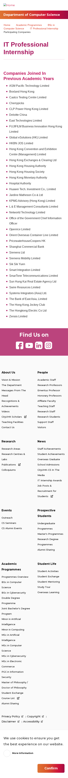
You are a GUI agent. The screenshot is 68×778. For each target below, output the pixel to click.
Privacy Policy (11, 716)
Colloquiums (9, 469)
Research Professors (49, 385)
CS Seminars (9, 523)
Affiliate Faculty (46, 400)
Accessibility (31, 721)
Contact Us (8, 427)
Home (7, 25)
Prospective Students (46, 513)
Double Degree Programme (11, 600)
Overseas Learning (48, 592)
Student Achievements (51, 454)
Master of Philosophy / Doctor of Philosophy (15, 685)
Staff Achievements (49, 448)
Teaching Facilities (12, 422)
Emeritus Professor (48, 390)
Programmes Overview (15, 576)
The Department (12, 385)
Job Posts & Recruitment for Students (46, 491)
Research (9, 441)
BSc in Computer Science (12, 585)
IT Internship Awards (49, 480)
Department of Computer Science (31, 15)
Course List (8, 698)
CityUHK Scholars (12, 416)
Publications (9, 464)
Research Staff (46, 411)
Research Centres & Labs (13, 457)
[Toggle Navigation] (62, 5)
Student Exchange (12, 692)
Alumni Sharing (46, 549)
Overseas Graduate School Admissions (48, 462)
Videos (6, 411)
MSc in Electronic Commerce (12, 664)
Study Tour (43, 587)
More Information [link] (22, 753)
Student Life (46, 564)
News (41, 441)
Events (7, 510)
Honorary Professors (49, 395)
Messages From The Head (14, 393)
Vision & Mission (11, 379)
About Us (8, 372)
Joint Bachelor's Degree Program (16, 611)
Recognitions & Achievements (11, 403)
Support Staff (45, 422)
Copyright (34, 716)
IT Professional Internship (44, 28)
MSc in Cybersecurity (14, 656)
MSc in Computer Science (12, 648)
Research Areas (11, 448)
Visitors (41, 427)
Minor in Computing (13, 629)
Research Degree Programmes (47, 542)
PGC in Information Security (13, 674)
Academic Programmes (29, 25)
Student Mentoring (48, 581)
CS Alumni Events (12, 528)
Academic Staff (46, 379)
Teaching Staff (46, 406)
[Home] (9, 5)
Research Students (48, 416)
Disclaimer (9, 721)
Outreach (7, 517)
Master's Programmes (50, 533)
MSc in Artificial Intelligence (10, 637)
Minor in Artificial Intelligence (11, 622)
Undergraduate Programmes (46, 526)
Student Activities (48, 571)
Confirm (51, 768)
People (42, 372)
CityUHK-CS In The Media (48, 472)
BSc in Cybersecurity (14, 592)
